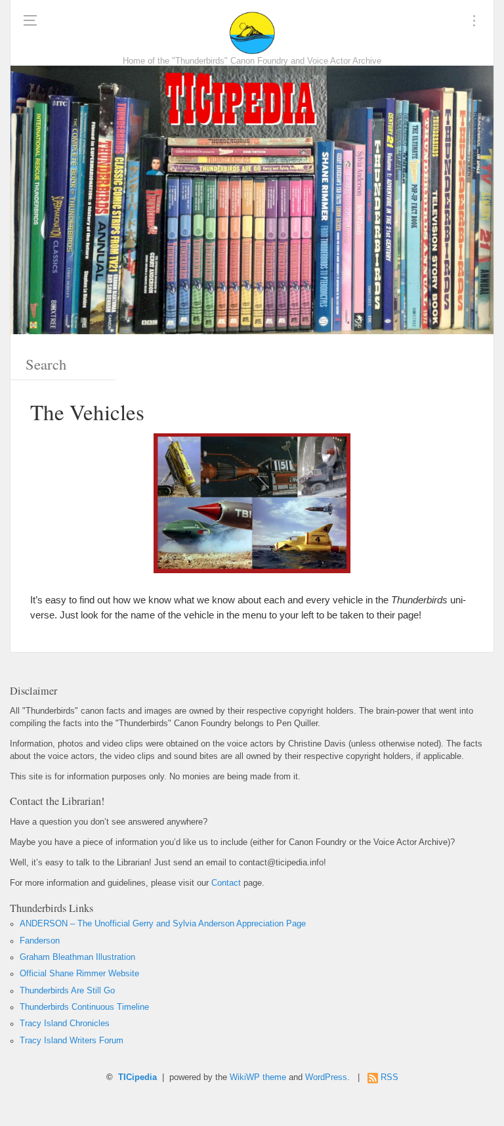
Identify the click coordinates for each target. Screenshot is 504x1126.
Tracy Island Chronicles (65, 1023)
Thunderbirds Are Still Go (67, 990)
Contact (226, 883)
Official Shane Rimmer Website (79, 973)
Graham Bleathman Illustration (77, 957)
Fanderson (40, 940)
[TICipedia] (252, 33)
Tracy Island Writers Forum (71, 1040)
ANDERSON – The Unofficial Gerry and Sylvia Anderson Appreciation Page (163, 923)
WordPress (326, 1077)
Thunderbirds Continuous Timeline (84, 1007)
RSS (389, 1077)
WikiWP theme (258, 1077)
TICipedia (137, 1077)
